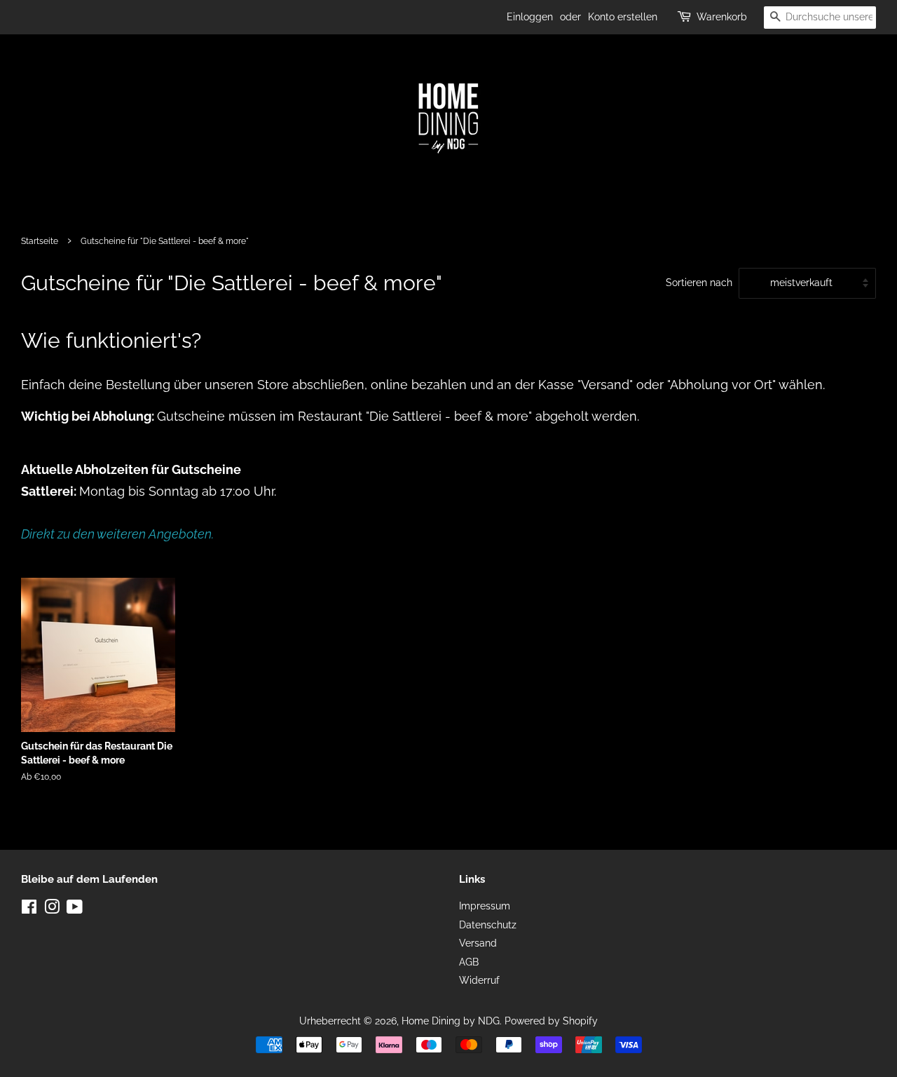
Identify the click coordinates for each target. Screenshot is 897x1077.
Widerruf (479, 980)
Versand (478, 943)
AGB (469, 962)
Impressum (484, 906)
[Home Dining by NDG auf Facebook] (29, 909)
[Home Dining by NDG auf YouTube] (75, 909)
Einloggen (530, 16)
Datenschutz (487, 924)
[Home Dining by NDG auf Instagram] (52, 909)
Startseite (39, 241)
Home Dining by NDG (451, 1021)
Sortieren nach (699, 282)
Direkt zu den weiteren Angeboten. (117, 534)
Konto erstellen (622, 16)
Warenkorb (722, 16)
